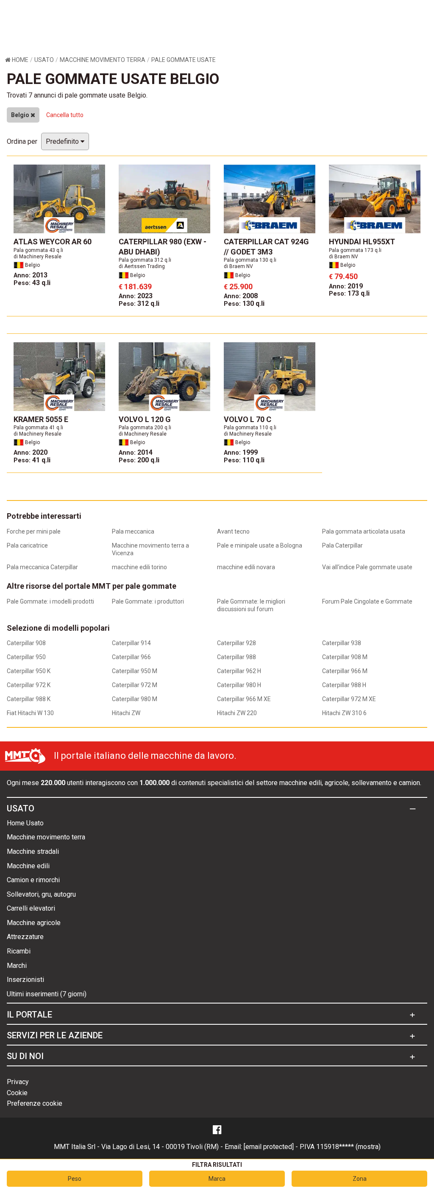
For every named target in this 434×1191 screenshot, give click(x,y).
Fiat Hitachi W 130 (30, 713)
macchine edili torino (139, 567)
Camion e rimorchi (33, 880)
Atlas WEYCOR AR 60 (53, 241)
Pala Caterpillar (342, 545)
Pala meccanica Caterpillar (42, 567)
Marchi (17, 966)
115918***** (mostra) (348, 1147)
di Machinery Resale (37, 257)
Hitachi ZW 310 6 (344, 713)
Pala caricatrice (27, 545)
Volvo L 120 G (145, 419)
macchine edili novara (246, 567)
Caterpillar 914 (131, 643)
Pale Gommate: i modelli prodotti (50, 601)
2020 (30, 452)
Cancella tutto (64, 115)
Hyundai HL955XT (362, 241)
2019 (346, 286)
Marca (217, 1178)
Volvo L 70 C (247, 419)
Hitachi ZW (126, 713)
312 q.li (139, 303)
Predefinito (63, 141)
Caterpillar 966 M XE (244, 699)
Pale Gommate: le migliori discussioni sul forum (251, 605)
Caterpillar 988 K (28, 699)
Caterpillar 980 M (134, 699)
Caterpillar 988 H (344, 685)
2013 (30, 275)
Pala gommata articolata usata (363, 531)
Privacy (18, 1082)
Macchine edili (28, 866)
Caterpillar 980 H (239, 685)
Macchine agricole (34, 923)
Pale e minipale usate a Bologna (259, 545)
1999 (241, 452)
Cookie (17, 1093)
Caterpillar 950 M (134, 671)
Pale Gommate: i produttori (148, 601)
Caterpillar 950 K (28, 671)
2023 (136, 296)
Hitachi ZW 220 (237, 713)
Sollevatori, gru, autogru (41, 894)
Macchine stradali (33, 851)
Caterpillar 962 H (239, 671)
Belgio (21, 115)
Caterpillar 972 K (28, 685)
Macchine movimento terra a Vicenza (150, 549)
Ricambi (19, 951)
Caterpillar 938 (341, 643)
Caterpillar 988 (236, 657)
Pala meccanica (133, 531)
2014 (136, 452)
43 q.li (32, 283)
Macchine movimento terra (46, 837)
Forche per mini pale (34, 531)
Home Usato (25, 823)
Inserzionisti (25, 980)
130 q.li (244, 303)
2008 (241, 296)
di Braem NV (238, 266)
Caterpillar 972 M (134, 685)
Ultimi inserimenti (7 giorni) (46, 994)
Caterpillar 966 (131, 657)
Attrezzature (25, 937)
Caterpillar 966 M (344, 671)
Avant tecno (233, 531)
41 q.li (32, 460)
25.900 (238, 286)
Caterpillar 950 (26, 657)
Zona (360, 1178)
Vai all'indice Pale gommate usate (367, 567)
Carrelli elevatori (31, 908)
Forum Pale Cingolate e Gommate (367, 601)
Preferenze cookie (34, 1103)
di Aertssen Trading (142, 266)
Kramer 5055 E (41, 419)
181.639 (135, 286)
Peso (74, 1178)
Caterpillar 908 (26, 643)
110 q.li (244, 460)
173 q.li (349, 293)
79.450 (343, 276)
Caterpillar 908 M (344, 657)
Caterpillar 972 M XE (349, 699)
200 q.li (139, 460)
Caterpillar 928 (236, 643)
